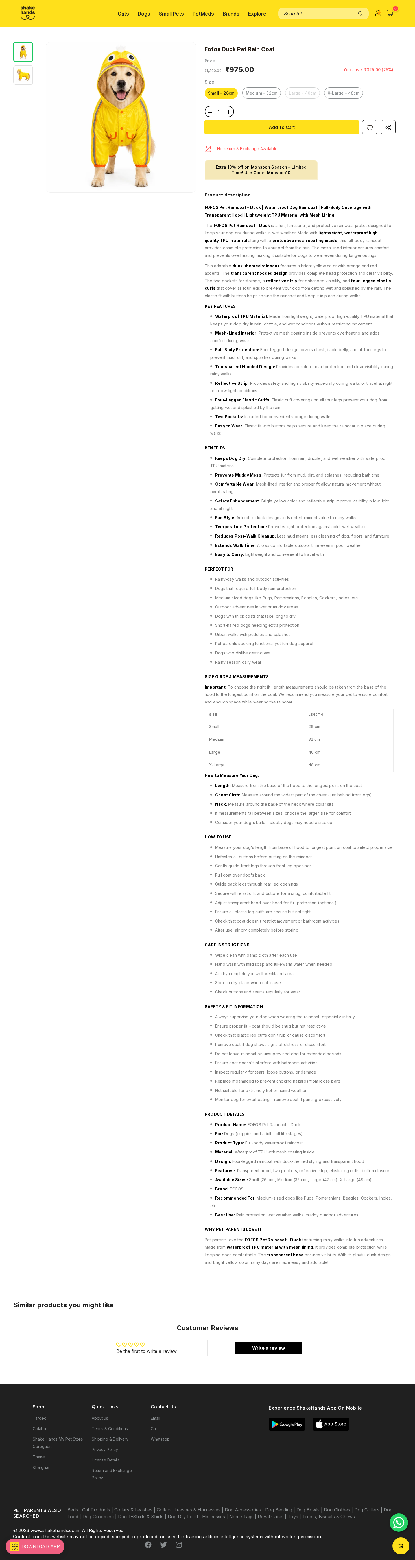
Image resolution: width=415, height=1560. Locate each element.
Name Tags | (243, 1516)
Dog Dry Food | (185, 1516)
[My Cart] (390, 13)
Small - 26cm (221, 93)
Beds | (74, 1510)
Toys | (295, 1516)
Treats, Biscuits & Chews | (330, 1516)
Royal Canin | (273, 1516)
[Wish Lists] (369, 127)
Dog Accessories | (245, 1510)
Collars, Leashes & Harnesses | (191, 1510)
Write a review (268, 1348)
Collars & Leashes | (135, 1510)
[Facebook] (148, 1545)
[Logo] (28, 13)
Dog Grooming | (100, 1516)
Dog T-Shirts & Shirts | (143, 1516)
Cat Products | (98, 1510)
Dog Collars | (369, 1510)
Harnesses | (215, 1516)
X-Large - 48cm (343, 93)
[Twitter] (163, 1545)
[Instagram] (179, 1545)
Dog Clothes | (339, 1510)
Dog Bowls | (310, 1510)
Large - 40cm (302, 93)
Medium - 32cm (262, 93)
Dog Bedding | (280, 1510)
